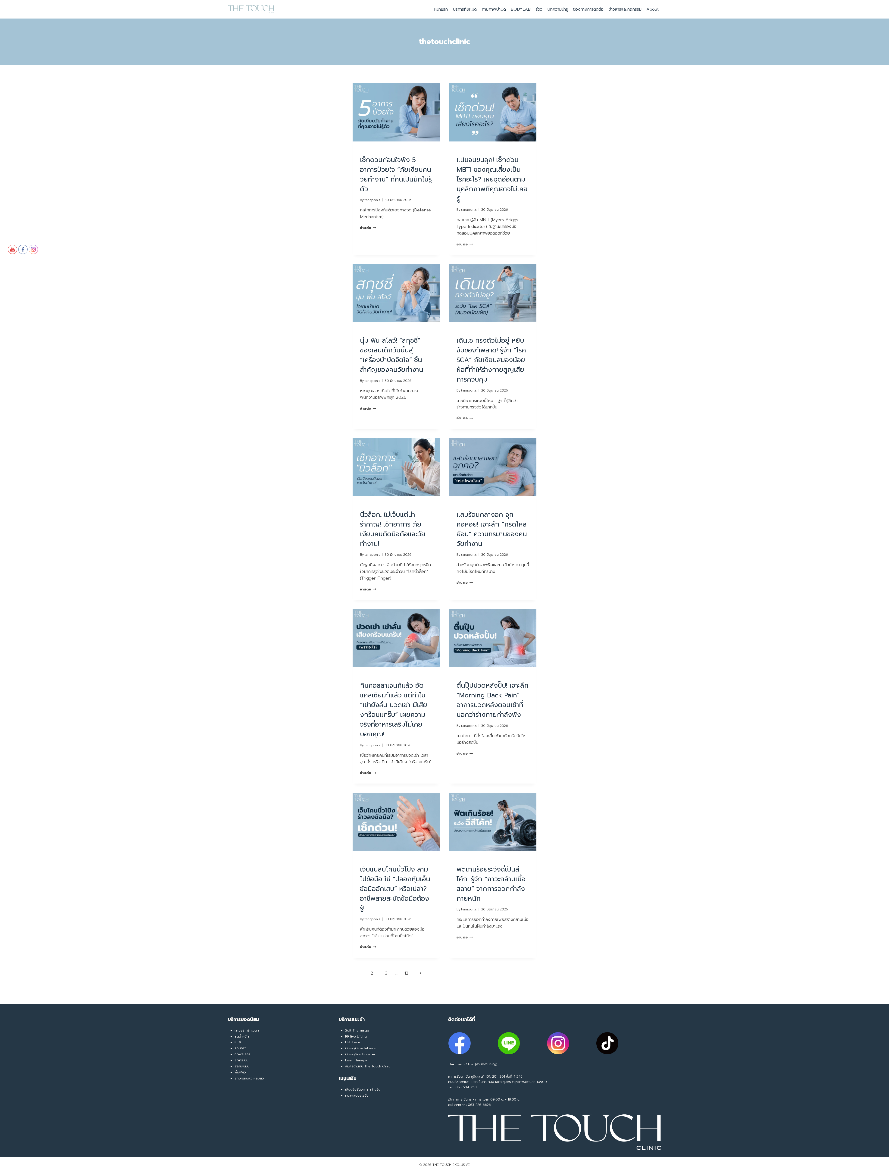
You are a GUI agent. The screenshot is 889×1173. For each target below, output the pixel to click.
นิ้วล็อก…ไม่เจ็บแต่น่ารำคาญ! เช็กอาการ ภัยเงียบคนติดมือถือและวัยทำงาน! (393, 529)
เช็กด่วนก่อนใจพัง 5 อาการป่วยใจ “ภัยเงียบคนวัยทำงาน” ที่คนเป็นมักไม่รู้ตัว (396, 174)
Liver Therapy (356, 1060)
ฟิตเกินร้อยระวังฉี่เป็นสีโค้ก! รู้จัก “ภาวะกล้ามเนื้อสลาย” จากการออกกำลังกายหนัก (491, 883)
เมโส (238, 1042)
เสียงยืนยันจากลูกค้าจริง (362, 1089)
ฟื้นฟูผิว (240, 1072)
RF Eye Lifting (356, 1036)
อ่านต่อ (368, 227)
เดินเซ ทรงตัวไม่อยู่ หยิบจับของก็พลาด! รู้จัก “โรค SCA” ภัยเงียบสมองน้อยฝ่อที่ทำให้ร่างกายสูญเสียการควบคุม (491, 360)
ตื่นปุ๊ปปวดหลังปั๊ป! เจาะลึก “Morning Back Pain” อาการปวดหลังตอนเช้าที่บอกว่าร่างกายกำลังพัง (493, 700)
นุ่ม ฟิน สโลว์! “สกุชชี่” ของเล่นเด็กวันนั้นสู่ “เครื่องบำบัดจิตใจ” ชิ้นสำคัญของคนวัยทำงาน (391, 355)
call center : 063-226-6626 (469, 1104)
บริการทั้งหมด (465, 9)
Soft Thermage (357, 1030)
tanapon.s (372, 199)
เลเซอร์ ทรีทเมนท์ (247, 1030)
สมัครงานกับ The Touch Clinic (367, 1066)
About (652, 9)
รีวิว (539, 9)
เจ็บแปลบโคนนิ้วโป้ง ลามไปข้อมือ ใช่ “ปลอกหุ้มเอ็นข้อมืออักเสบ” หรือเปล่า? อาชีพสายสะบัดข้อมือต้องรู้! (395, 888)
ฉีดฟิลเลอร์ (242, 1054)
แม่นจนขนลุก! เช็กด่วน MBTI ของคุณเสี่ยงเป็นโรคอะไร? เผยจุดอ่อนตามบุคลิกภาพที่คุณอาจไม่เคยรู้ (492, 179)
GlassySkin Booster (360, 1054)
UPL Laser (353, 1042)
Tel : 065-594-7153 (462, 1087)
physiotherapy (374, 151)
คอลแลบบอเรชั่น (357, 1095)
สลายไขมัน (242, 1066)
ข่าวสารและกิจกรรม (625, 9)
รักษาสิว (240, 1048)
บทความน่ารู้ (557, 9)
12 (406, 973)
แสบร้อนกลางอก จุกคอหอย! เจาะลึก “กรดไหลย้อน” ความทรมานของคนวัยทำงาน (492, 529)
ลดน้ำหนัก (242, 1036)
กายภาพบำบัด (494, 9)
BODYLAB (521, 9)
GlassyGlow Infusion (360, 1048)
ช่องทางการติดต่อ (588, 9)
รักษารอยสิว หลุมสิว (249, 1078)
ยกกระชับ (241, 1060)
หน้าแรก (441, 9)
